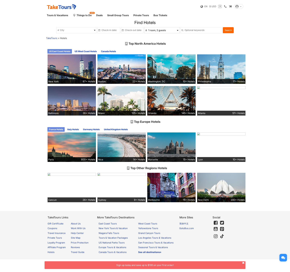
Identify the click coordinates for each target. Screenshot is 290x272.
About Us (76, 223)
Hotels (51, 252)
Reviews (75, 247)
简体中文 (183, 223)
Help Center (77, 233)
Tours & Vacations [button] (57, 15)
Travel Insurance (57, 233)
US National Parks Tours (112, 242)
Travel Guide (77, 252)
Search (228, 30)
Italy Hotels (73, 129)
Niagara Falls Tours (109, 233)
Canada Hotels (108, 51)
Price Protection (80, 242)
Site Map (75, 237)
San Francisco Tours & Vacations (156, 242)
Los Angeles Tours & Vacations (154, 237)
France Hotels (56, 129)
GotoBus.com (186, 228)
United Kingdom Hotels (116, 129)
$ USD (212, 6)
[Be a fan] (216, 222)
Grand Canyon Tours (149, 233)
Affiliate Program (57, 247)
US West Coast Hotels (86, 51)
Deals (99, 15)
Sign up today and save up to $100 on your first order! (145, 265)
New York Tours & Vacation (113, 228)
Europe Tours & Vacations (112, 247)
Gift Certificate (55, 223)
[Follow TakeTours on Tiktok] (222, 236)
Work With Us (78, 228)
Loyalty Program (56, 242)
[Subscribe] (216, 229)
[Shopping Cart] (230, 6)
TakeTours (51, 38)
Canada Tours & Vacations (113, 252)
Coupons (52, 228)
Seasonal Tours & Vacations (153, 247)
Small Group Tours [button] (118, 15)
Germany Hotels (91, 129)
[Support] (220, 6)
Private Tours (141, 15)
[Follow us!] (222, 222)
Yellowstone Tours (148, 228)
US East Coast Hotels (59, 51)
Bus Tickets (160, 15)
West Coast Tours (147, 223)
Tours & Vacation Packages (113, 237)
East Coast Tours (108, 223)
